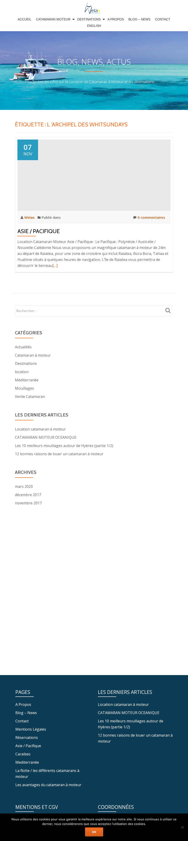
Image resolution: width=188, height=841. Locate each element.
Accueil (24, 19)
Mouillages (24, 388)
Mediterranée (27, 762)
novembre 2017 (28, 503)
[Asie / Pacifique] (94, 175)
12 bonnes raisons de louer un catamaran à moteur (59, 453)
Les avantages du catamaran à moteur (48, 784)
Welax (29, 217)
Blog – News (139, 19)
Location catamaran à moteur (40, 429)
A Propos (116, 19)
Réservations (26, 737)
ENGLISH (94, 26)
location (22, 371)
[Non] (182, 827)
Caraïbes (22, 754)
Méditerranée (27, 380)
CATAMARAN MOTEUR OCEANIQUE (45, 437)
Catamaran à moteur (33, 355)
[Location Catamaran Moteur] (94, 8)
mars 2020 (24, 486)
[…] (55, 265)
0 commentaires (151, 217)
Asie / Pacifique (38, 231)
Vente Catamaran (30, 396)
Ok (94, 832)
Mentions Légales (30, 729)
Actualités (23, 346)
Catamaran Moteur (53, 19)
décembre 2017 (28, 494)
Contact (162, 19)
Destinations (89, 19)
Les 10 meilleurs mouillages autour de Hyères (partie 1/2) (64, 445)
